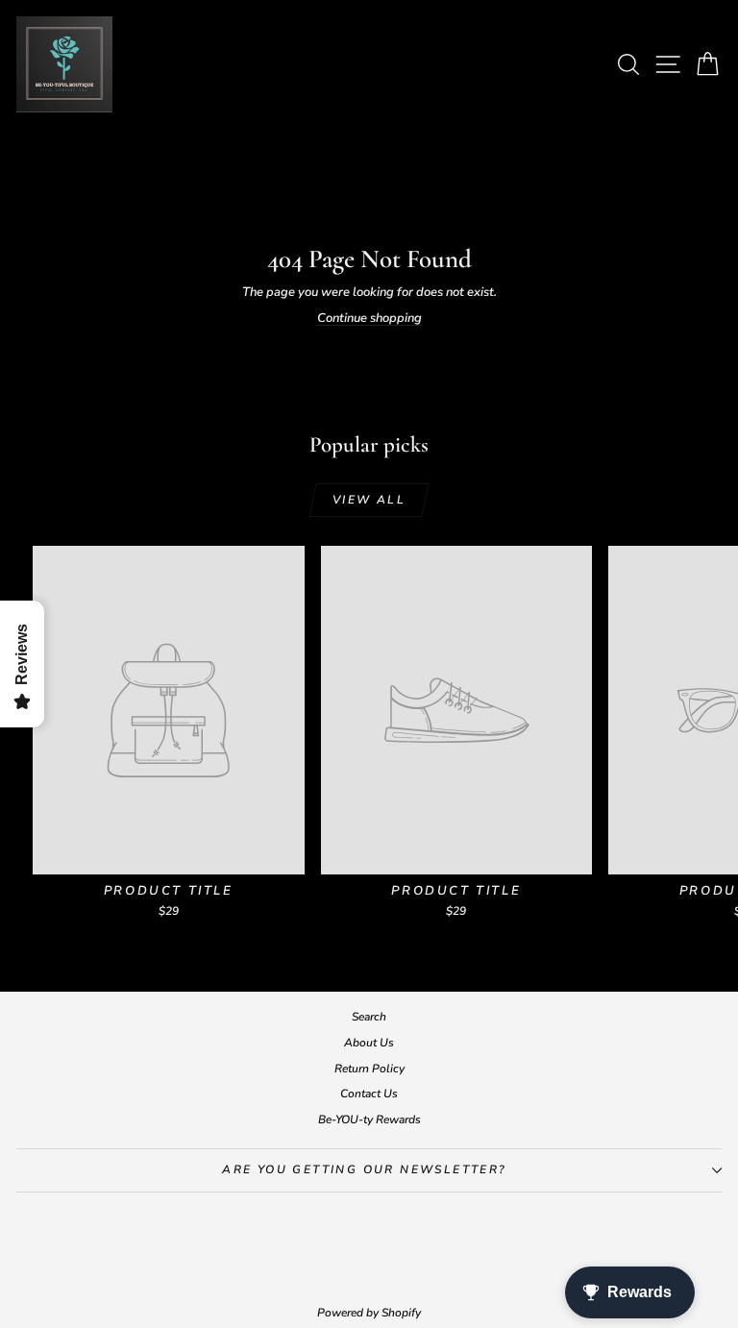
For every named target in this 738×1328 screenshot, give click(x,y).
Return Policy (369, 1068)
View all (369, 499)
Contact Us (369, 1093)
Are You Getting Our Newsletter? (363, 1169)
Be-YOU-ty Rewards (369, 1119)
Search (369, 1016)
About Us (369, 1042)
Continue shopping (369, 318)
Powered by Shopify (369, 1312)
